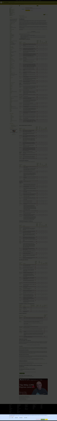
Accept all (46, 419)
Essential (11, 417)
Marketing (20, 417)
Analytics (16, 417)
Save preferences (42, 419)
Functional (25, 417)
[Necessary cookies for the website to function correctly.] (12, 417)
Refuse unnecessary (38, 419)
